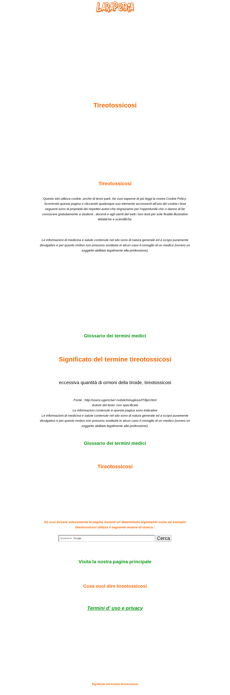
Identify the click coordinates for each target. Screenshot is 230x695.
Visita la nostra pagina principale (115, 561)
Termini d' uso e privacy (115, 608)
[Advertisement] (115, 49)
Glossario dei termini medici (115, 335)
